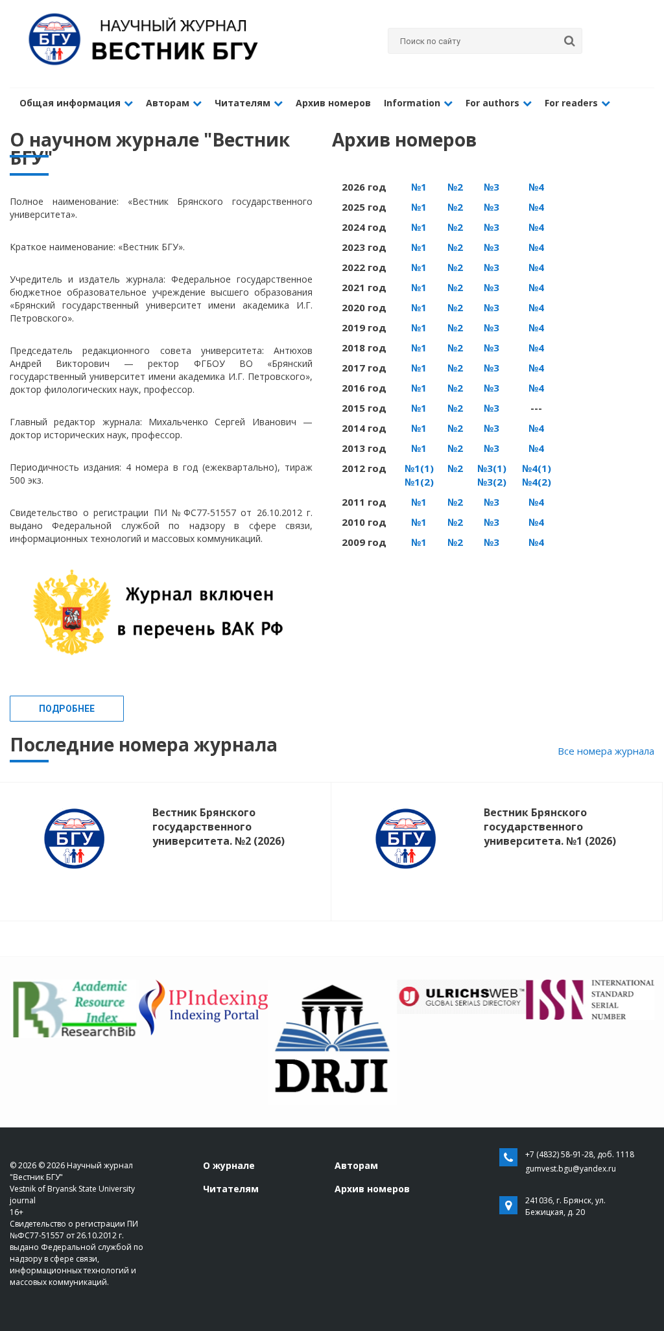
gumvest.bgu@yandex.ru (570, 1168)
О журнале (229, 1165)
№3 (491, 186)
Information (412, 103)
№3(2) (491, 481)
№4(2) (536, 481)
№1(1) (419, 468)
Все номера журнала (606, 750)
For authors (492, 103)
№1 (419, 186)
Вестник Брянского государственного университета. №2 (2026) (218, 826)
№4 (536, 186)
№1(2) (419, 481)
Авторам (167, 103)
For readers (571, 103)
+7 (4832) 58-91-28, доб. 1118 (579, 1154)
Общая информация (70, 103)
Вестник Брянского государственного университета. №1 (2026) (550, 826)
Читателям (242, 103)
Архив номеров (333, 103)
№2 (455, 186)
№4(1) (536, 468)
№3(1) (491, 468)
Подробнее (67, 708)
